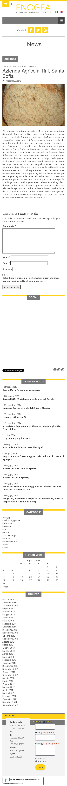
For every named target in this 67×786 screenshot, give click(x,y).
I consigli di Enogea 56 (14, 417)
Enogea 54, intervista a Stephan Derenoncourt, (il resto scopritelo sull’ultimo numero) (32, 500)
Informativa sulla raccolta (13, 783)
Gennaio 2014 (9, 626)
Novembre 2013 (10, 632)
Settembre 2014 (10, 605)
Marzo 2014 (8, 620)
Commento (9, 226)
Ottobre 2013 (8, 635)
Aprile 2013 (7, 653)
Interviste (7, 523)
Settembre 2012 (10, 674)
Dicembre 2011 (9, 702)
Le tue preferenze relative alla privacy (25, 779)
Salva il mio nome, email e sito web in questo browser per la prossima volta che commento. (31, 279)
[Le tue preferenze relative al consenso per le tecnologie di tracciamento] (6, 780)
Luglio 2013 (7, 644)
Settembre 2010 (10, 705)
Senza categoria (10, 535)
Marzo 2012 (8, 693)
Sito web (7, 268)
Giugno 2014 (8, 611)
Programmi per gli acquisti (16, 438)
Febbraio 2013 (9, 659)
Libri (4, 529)
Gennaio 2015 (9, 602)
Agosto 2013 (8, 641)
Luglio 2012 (7, 680)
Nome (6, 257)
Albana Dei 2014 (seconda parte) (19, 468)
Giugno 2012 (8, 684)
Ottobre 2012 (8, 672)
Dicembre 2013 (9, 629)
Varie (5, 544)
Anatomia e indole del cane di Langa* (22, 447)
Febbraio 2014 (9, 623)
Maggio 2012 (8, 687)
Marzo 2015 (8, 599)
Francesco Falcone (13, 80)
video (5, 547)
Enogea (33, 8)
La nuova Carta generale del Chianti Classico (26, 407)
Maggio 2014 (8, 614)
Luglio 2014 (7, 608)
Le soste (6, 526)
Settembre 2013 (10, 638)
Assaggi (6, 517)
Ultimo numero (9, 541)
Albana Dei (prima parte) (15, 477)
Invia (40, 767)
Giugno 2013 (8, 647)
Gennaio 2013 (9, 662)
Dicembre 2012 (9, 665)
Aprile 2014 (7, 617)
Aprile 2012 (7, 690)
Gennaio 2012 (9, 699)
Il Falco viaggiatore (11, 520)
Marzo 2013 (8, 656)
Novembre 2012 (10, 668)
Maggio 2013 (8, 650)
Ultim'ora (6, 538)
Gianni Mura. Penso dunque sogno (21, 389)
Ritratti (5, 532)
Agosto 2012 (8, 678)
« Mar (5, 586)
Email (6, 263)
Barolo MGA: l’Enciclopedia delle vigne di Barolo (28, 399)
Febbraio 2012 (9, 696)
